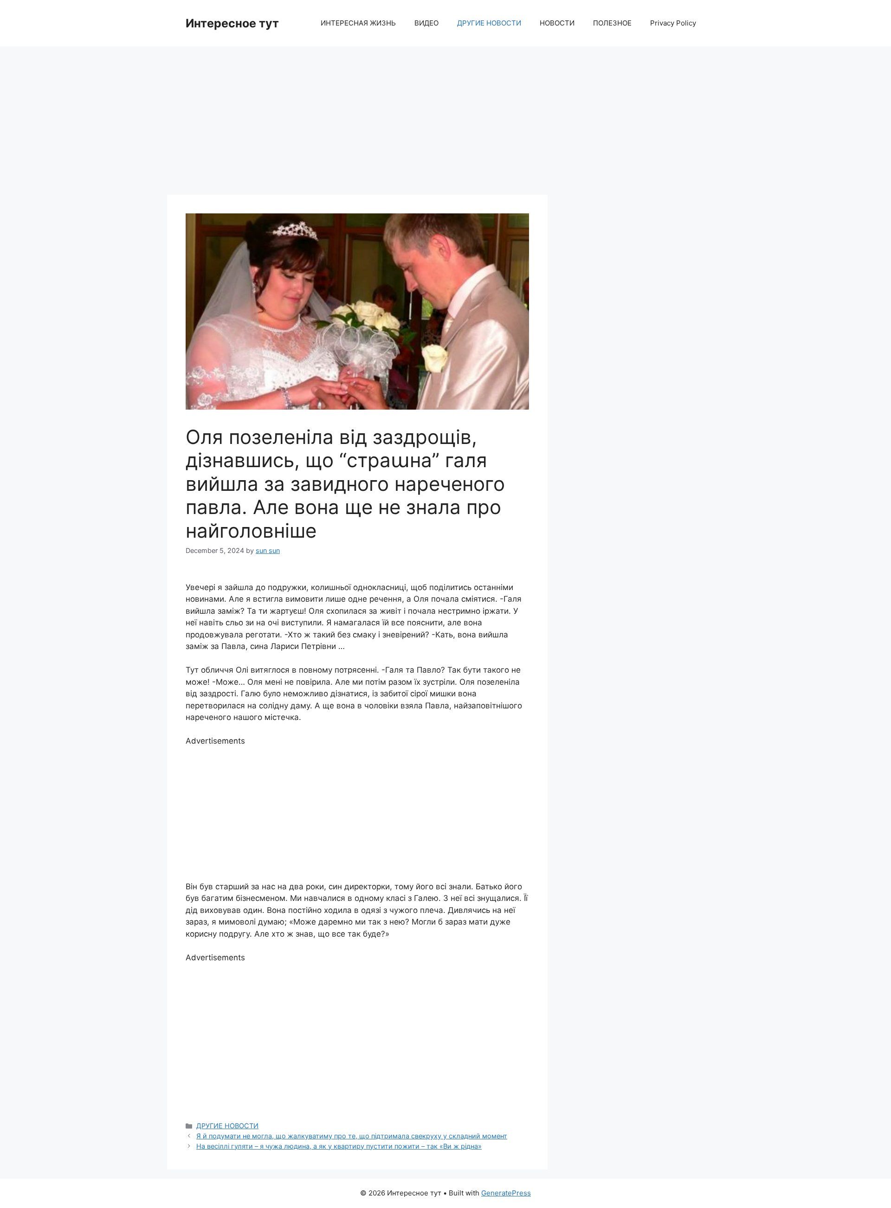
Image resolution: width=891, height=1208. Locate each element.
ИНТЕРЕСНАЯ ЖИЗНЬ (358, 23)
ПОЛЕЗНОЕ (612, 23)
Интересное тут (232, 23)
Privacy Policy (673, 23)
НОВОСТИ (557, 23)
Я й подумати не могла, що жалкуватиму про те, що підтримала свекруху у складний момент (351, 1136)
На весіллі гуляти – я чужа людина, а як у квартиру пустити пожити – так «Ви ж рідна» (339, 1146)
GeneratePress (506, 1193)
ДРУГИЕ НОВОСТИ (489, 23)
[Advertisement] (445, 116)
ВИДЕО (426, 23)
